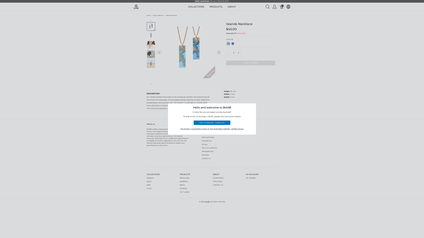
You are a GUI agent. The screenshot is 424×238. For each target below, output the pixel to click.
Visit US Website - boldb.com (212, 123)
